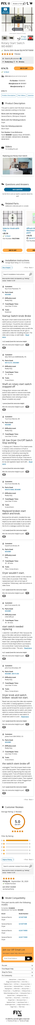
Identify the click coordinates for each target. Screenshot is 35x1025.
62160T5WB (23, 924)
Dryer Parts (9, 998)
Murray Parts (25, 988)
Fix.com (4, 965)
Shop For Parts (7, 972)
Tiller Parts (22, 1007)
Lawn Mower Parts (22, 1002)
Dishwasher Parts (25, 993)
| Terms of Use (11, 1021)
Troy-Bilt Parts (16, 991)
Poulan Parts (6, 991)
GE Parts (16, 984)
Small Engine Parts (10, 1004)
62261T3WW (23, 937)
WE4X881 (8, 295)
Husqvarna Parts (25, 984)
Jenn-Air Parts (8, 986)
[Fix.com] (4, 3)
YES (27, 345)
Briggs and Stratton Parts (13, 982)
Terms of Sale (24, 1021)
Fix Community (7, 975)
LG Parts (27, 986)
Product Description (8, 95)
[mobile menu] (9, 3)
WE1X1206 (15, 674)
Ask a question (17, 189)
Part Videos (21, 95)
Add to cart (24, 68)
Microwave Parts (21, 1000)
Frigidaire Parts (8, 984)
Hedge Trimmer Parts (23, 1004)
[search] (24, 3)
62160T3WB (23, 917)
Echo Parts (25, 982)
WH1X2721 (8, 363)
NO (4, 348)
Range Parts (11, 1000)
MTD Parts (17, 988)
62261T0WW (23, 931)
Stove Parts (17, 998)
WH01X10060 (9, 490)
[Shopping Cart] (30, 3)
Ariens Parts (21, 979)
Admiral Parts (12, 979)
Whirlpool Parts (26, 991)
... (27, 648)
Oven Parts (25, 998)
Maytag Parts (8, 988)
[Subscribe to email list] (28, 958)
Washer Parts (11, 995)
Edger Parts (13, 1007)
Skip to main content (17, 14)
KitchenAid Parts (18, 986)
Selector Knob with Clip (11, 229)
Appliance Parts (11, 1002)
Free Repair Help (7, 969)
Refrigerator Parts (22, 995)
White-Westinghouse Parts (11, 993)
